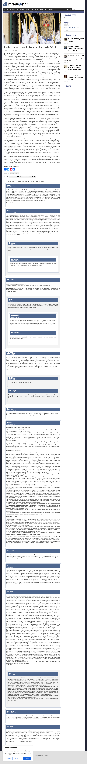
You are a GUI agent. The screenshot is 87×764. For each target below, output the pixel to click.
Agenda (19, 11)
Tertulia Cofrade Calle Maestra (28, 176)
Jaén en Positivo (47, 11)
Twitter (41, 11)
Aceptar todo (26, 758)
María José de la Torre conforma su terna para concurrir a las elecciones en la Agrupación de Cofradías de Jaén (74, 57)
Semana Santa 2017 (14, 176)
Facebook (36, 11)
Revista (15, 11)
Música (41, 9)
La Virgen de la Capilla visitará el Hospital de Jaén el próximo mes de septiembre (76, 77)
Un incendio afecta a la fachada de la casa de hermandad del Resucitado (76, 40)
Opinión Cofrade (25, 11)
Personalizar (8, 758)
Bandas (46, 755)
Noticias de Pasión (14, 9)
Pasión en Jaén (16, 3)
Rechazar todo (17, 758)
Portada (6, 9)
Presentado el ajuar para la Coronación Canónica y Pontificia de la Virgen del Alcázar (75, 48)
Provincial (32, 11)
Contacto (51, 9)
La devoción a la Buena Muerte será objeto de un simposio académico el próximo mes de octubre (73, 68)
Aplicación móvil (10, 11)
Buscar (69, 9)
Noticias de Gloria (24, 9)
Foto (36, 9)
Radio (4, 11)
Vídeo (32, 9)
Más (46, 9)
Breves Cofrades (39, 755)
